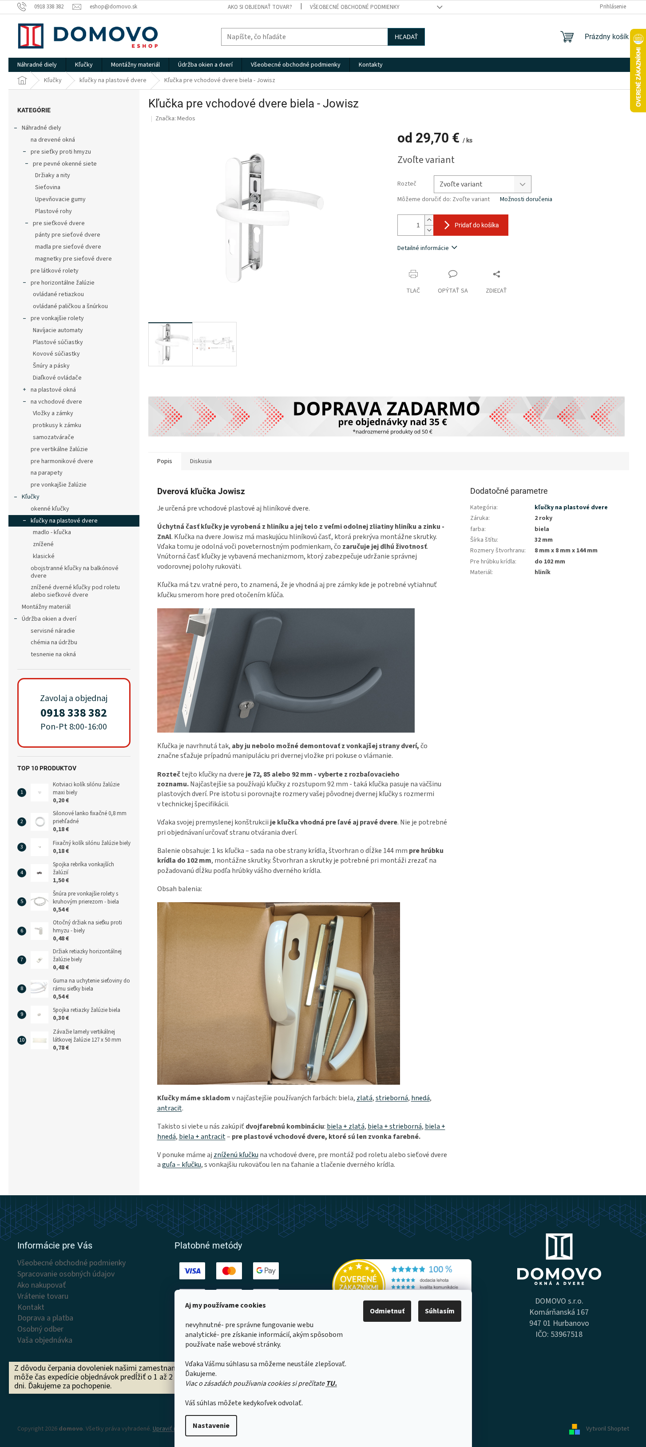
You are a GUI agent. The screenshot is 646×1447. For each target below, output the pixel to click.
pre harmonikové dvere (62, 461)
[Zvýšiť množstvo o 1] (428, 220)
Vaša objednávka (44, 1340)
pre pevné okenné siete (65, 163)
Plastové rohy (53, 211)
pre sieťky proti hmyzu (61, 151)
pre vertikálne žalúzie (59, 449)
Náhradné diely (41, 127)
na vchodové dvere (56, 401)
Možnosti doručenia (526, 199)
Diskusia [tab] (201, 461)
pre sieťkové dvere (59, 223)
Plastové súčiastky (58, 342)
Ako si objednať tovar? (260, 7)
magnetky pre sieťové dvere (73, 258)
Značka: (175, 118)
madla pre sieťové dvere (68, 246)
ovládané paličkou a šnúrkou (70, 306)
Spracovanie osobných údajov (66, 1274)
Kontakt (30, 1307)
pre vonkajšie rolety (57, 318)
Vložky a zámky (53, 413)
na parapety (47, 472)
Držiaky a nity (52, 175)
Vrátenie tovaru (42, 1296)
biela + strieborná (395, 1126)
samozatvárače (53, 437)
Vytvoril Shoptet (607, 1428)
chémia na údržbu (54, 642)
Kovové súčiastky (56, 353)
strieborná (392, 1098)
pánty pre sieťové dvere (67, 234)
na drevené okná (53, 139)
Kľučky (31, 496)
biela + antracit (202, 1137)
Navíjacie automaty (58, 330)
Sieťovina (47, 187)
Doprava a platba (45, 1318)
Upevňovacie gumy (60, 199)
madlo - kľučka (52, 532)
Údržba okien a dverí (49, 618)
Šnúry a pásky (51, 365)
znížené (43, 544)
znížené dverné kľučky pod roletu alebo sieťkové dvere (75, 591)
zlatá (365, 1098)
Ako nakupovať (41, 1285)
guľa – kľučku (181, 1164)
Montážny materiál (46, 607)
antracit (169, 1108)
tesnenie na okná (53, 654)
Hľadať (406, 36)
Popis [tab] (164, 461)
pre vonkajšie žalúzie (59, 484)
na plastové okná (53, 389)
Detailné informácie (423, 248)
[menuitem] (37, 65)
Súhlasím (440, 1311)
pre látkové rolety (55, 270)
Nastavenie (211, 1426)
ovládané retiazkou (58, 294)
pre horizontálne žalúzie (63, 282)
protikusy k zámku (57, 425)
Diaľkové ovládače (57, 377)
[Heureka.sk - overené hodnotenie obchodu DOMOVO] (402, 1285)
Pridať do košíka (477, 225)
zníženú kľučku (236, 1155)
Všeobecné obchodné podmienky (355, 7)
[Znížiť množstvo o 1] (428, 230)
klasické (44, 556)
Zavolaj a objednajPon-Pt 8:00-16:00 (73, 712)
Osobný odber (40, 1329)
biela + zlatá (346, 1126)
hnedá (420, 1098)
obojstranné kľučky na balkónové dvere (75, 572)
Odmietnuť (387, 1311)
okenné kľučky (50, 508)
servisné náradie (53, 630)
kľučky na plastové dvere (64, 520)
